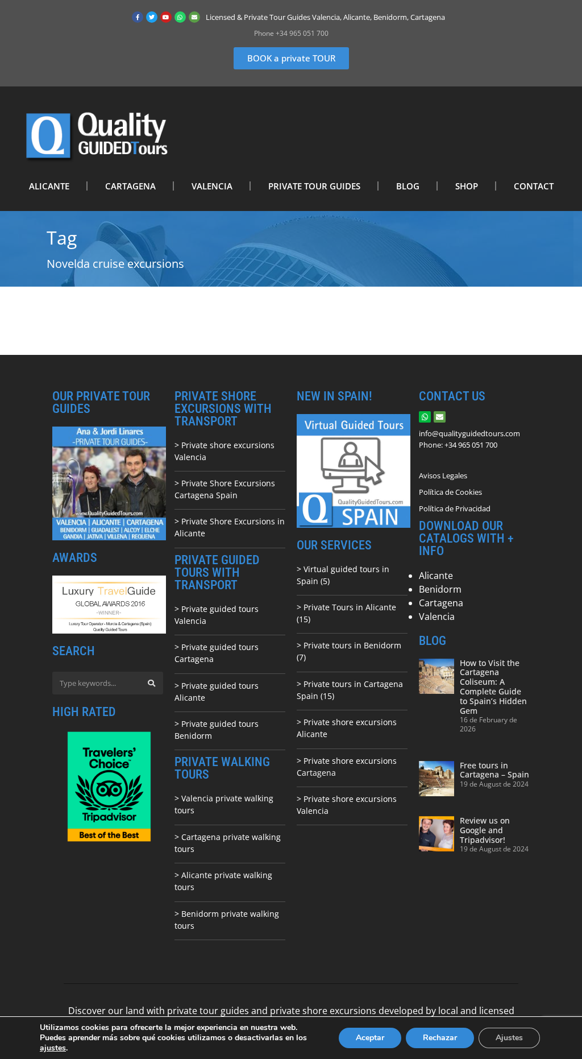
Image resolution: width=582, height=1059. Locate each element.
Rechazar (440, 1037)
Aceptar (370, 1037)
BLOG (407, 186)
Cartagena (441, 603)
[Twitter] (151, 17)
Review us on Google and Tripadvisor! (485, 830)
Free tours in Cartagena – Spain (494, 770)
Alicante (436, 575)
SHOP (466, 186)
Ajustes (509, 1037)
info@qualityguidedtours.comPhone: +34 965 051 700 (469, 439)
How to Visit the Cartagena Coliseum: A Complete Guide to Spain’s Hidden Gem (493, 686)
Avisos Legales (443, 475)
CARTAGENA (130, 186)
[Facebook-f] (137, 17)
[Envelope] (194, 17)
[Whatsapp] (180, 17)
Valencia (437, 616)
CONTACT (534, 186)
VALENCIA (212, 186)
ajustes (53, 1048)
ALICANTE (49, 186)
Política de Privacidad (454, 508)
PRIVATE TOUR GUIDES (314, 186)
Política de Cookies (450, 492)
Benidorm (440, 589)
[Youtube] (166, 17)
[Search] (151, 683)
